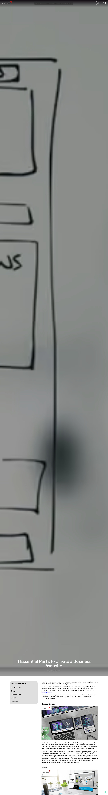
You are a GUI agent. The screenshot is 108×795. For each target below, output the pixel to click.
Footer (13, 698)
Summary (14, 701)
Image (13, 691)
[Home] (7, 3)
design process (47, 692)
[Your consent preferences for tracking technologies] (105, 792)
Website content (17, 694)
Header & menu (16, 687)
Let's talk (101, 3)
